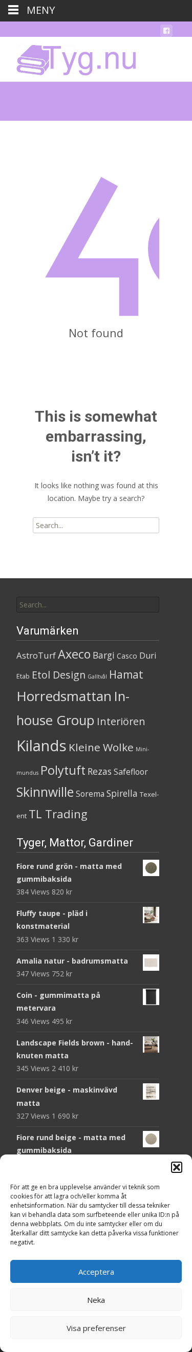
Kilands (41, 745)
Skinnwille (45, 791)
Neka (96, 1300)
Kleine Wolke (101, 747)
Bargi (104, 655)
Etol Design (59, 675)
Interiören (121, 721)
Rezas (100, 771)
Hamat (126, 674)
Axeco (74, 654)
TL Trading (58, 814)
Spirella (122, 793)
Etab (23, 676)
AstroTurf (36, 655)
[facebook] (166, 32)
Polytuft (63, 770)
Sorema (90, 793)
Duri (147, 655)
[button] (177, 1167)
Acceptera (96, 1272)
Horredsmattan (64, 696)
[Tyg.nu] (69, 57)
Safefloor (131, 771)
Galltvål (97, 676)
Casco (127, 656)
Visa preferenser (96, 1328)
